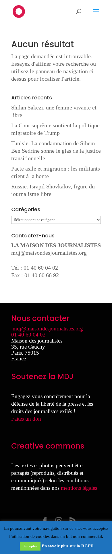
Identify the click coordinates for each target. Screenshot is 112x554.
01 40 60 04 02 (28, 335)
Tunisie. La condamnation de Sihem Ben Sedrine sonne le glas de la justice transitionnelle (56, 150)
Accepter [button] (30, 546)
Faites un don (26, 419)
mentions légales (79, 488)
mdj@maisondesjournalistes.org (49, 252)
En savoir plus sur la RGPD (68, 546)
